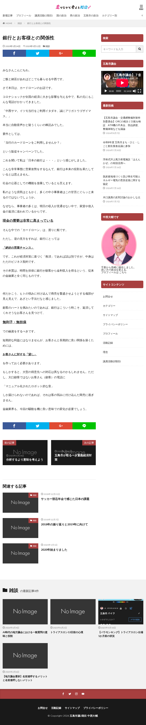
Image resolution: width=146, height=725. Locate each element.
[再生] (106, 91)
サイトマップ (110, 314)
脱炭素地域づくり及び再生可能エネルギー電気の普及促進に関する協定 (121, 180)
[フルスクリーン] (139, 91)
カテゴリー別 (109, 15)
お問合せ (108, 296)
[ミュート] (134, 91)
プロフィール (23, 15)
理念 (105, 352)
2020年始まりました (54, 549)
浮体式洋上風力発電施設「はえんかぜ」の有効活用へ (121, 161)
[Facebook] (14, 53)
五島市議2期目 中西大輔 (84, 715)
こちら (123, 272)
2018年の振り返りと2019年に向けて (64, 524)
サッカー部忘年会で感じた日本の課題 (65, 498)
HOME (9, 23)
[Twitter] (37, 53)
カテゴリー (109, 305)
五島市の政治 (91, 15)
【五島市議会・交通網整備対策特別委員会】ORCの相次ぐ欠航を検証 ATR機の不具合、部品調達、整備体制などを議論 (122, 123)
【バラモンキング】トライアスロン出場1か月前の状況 (120, 634)
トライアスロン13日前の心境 (66, 632)
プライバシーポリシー (115, 324)
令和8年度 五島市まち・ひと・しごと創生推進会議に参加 (121, 144)
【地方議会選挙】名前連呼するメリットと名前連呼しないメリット (25, 678)
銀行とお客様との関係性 (39, 23)
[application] (122, 83)
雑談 (20, 23)
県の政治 (75, 15)
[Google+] (61, 53)
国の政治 (61, 15)
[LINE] (84, 53)
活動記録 (108, 342)
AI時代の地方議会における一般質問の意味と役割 (25, 634)
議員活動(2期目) (44, 15)
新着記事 (8, 15)
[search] (139, 49)
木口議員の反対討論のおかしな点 (121, 197)
